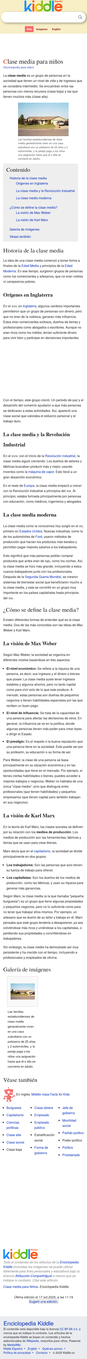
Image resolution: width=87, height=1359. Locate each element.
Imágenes (42, 29)
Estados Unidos (30, 531)
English (56, 29)
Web (29, 29)
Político (67, 1147)
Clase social (15, 1142)
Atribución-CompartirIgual (33, 1275)
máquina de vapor (41, 471)
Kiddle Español (12, 1349)
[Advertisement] (43, 45)
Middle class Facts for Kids (50, 1094)
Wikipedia (33, 1341)
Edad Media (30, 265)
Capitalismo (15, 1115)
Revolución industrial (60, 455)
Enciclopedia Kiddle (28, 1323)
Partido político (73, 1132)
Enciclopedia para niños (19, 67)
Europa (29, 485)
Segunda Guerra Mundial (43, 576)
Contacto (42, 1353)
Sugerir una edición (43, 1301)
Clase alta (13, 1134)
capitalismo (42, 851)
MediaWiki (13, 1345)
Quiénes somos (52, 1349)
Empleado (41, 1115)
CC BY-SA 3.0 (68, 1329)
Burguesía (13, 1107)
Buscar (80, 17)
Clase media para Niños (20, 1286)
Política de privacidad (17, 1353)
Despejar (71, 17)
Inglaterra (29, 306)
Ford (38, 536)
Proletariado (71, 1155)
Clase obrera (43, 1107)
